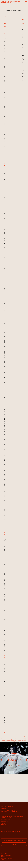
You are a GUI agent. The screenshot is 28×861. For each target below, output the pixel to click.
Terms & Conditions (6, 855)
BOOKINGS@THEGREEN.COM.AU (14, 816)
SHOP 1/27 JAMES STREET (7, 810)
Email (3, 834)
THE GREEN (4, 805)
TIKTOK (3, 823)
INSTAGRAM (4, 822)
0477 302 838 (7, 817)
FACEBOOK (4, 825)
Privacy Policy (4, 853)
